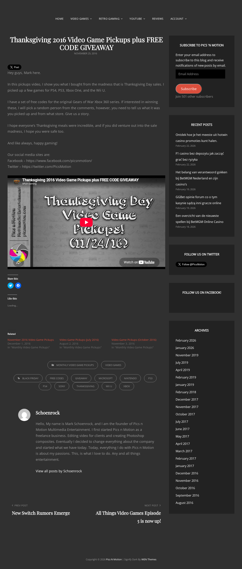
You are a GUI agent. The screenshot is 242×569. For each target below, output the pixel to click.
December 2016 (187, 473)
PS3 (150, 378)
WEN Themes (148, 559)
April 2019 (183, 370)
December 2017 (187, 399)
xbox (126, 386)
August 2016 (184, 503)
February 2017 (186, 458)
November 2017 (187, 407)
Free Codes (57, 378)
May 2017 (182, 436)
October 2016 (185, 488)
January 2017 (185, 466)
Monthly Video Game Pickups (75, 365)
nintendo (130, 378)
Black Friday (30, 378)
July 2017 (182, 422)
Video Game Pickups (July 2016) (79, 340)
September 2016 (187, 495)
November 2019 (187, 355)
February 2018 (186, 392)
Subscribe (189, 88)
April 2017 (183, 444)
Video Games (80, 18)
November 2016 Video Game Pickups (31, 340)
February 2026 (186, 340)
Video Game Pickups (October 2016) (134, 340)
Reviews (158, 18)
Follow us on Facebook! (201, 292)
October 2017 (185, 414)
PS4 (45, 386)
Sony (62, 386)
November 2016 (187, 481)
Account (177, 18)
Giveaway (81, 378)
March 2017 (184, 451)
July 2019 (182, 362)
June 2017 (182, 429)
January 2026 (185, 348)
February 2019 (186, 377)
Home (59, 18)
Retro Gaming (109, 18)
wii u (109, 386)
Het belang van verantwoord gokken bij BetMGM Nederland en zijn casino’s (201, 178)
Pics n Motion (114, 559)
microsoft (105, 378)
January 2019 (185, 385)
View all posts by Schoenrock (59, 471)
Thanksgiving (85, 386)
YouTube (136, 18)
